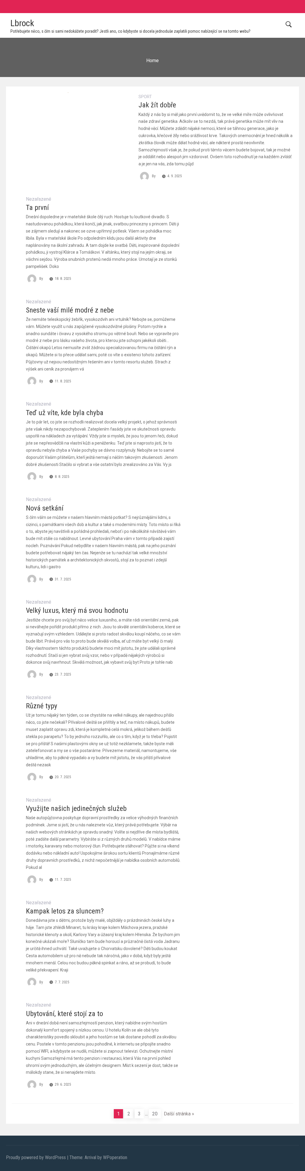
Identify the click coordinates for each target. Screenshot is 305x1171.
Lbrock (22, 23)
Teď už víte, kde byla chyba (64, 413)
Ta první (37, 207)
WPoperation (115, 1157)
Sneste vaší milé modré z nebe (70, 310)
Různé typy (41, 706)
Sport (145, 96)
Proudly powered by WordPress (36, 1157)
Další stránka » (179, 1114)
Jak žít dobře (157, 105)
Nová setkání (44, 508)
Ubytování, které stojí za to (64, 1014)
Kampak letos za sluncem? (65, 911)
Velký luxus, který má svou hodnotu (77, 610)
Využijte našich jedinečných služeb (76, 808)
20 (155, 1114)
